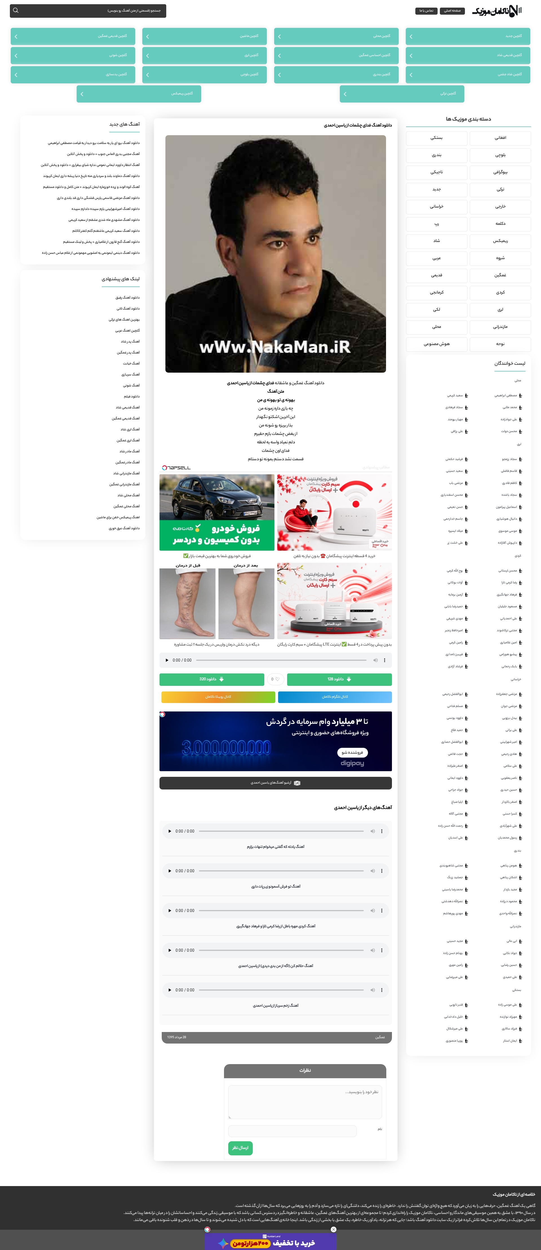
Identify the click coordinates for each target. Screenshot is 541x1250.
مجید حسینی (455, 941)
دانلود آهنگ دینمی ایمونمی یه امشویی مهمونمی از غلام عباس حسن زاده (91, 253)
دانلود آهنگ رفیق (128, 298)
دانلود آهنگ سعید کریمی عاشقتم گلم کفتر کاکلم (106, 231)
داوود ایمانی (455, 778)
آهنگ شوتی (131, 386)
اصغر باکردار (509, 802)
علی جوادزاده (509, 419)
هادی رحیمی (509, 754)
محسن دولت (509, 431)
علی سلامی (510, 766)
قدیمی (436, 275)
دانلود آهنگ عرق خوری (124, 528)
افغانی (500, 138)
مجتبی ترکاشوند (507, 630)
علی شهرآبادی (508, 826)
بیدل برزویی (509, 718)
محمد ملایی (510, 407)
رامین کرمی (456, 642)
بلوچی (500, 155)
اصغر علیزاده (455, 766)
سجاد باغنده (509, 495)
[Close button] (333, 1229)
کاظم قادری (509, 483)
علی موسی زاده (507, 1004)
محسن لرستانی (507, 570)
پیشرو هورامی (508, 654)
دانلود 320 (207, 679)
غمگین (380, 1037)
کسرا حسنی (510, 814)
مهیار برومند (455, 419)
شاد (436, 241)
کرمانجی (437, 293)
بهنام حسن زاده (453, 953)
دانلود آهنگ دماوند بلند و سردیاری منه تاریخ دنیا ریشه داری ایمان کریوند (91, 176)
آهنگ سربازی (130, 375)
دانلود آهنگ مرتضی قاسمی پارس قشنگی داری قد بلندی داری (98, 198)
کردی (500, 293)
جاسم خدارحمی (453, 519)
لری (500, 310)
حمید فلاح (457, 730)
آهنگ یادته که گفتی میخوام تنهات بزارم (275, 847)
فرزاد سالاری (509, 1028)
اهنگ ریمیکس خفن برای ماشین (118, 518)
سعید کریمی (455, 395)
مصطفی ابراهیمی (506, 395)
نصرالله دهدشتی (452, 901)
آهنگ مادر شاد (129, 452)
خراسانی (437, 207)
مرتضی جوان (509, 706)
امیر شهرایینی (508, 742)
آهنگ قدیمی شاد (128, 408)
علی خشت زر (455, 543)
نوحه (500, 344)
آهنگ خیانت (131, 364)
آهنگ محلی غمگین (127, 507)
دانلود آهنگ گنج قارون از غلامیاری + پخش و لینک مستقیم (101, 242)
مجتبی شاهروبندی (451, 865)
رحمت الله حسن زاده (450, 826)
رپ (436, 224)
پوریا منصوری (454, 1041)
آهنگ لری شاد (130, 430)
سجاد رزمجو (509, 459)
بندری (437, 155)
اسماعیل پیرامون (506, 507)
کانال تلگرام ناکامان (335, 697)
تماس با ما (426, 11)
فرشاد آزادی (455, 666)
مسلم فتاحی (455, 706)
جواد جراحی (455, 790)
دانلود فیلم (132, 397)
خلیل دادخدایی (453, 1017)
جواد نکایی (510, 953)
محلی (436, 327)
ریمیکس (500, 241)
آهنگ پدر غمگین (128, 353)
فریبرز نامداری (454, 654)
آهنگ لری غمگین (128, 441)
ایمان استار (510, 1041)
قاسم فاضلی (509, 471)
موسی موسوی (507, 531)
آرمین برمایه (455, 594)
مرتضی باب (456, 483)
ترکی (500, 189)
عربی (437, 258)
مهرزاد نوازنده (508, 1017)
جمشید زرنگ (455, 877)
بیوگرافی (500, 172)
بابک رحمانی (509, 666)
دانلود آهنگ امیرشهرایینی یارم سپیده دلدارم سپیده (106, 209)
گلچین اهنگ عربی (127, 331)
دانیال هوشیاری (506, 519)
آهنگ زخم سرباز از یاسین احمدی (275, 1006)
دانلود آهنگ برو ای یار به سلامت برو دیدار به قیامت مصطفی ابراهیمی (94, 143)
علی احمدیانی (508, 618)
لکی (436, 310)
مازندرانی (500, 327)
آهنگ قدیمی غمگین (126, 419)
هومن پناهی (508, 865)
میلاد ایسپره (455, 531)
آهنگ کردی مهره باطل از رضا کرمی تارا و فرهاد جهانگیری (275, 926)
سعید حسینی (454, 471)
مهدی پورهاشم (453, 913)
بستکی (437, 138)
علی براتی (511, 730)
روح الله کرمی (455, 570)
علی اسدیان (455, 837)
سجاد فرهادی (454, 407)
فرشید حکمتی (454, 459)
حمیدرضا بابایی (453, 606)
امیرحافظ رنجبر (454, 630)
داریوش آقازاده (507, 543)
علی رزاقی (457, 431)
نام (380, 1129)
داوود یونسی (455, 718)
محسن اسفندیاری (452, 495)
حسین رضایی (509, 965)
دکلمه (500, 224)
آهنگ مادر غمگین (128, 463)
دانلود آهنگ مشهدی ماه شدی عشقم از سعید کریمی (104, 220)
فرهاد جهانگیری (507, 594)
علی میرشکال (454, 1028)
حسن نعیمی (455, 507)
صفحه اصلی (452, 11)
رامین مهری (456, 965)
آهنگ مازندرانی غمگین (124, 485)
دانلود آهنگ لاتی (128, 309)
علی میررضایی (454, 977)
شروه (500, 258)
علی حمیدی (510, 977)
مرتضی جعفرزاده (506, 694)
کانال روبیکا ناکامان (218, 697)
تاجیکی (437, 172)
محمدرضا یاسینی (452, 889)
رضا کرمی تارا (509, 582)
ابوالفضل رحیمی (452, 694)
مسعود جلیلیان (507, 606)
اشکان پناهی (508, 877)
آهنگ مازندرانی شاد (126, 474)
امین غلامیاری (508, 642)
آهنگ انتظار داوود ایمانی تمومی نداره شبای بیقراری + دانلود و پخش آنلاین (90, 165)
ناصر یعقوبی (509, 778)
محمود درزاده (508, 901)
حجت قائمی (455, 754)
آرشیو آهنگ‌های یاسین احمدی (271, 783)
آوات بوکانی (455, 582)
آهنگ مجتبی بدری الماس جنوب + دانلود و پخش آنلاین (103, 154)
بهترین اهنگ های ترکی (124, 320)
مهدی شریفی (454, 618)
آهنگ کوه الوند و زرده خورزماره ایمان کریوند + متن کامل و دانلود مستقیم (91, 187)
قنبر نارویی (456, 1004)
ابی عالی (512, 941)
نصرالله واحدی (508, 913)
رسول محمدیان (507, 837)
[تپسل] (162, 714)
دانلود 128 (336, 679)
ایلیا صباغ (457, 802)
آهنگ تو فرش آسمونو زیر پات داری (275, 887)
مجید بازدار (510, 889)
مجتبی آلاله (456, 814)
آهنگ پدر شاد (130, 342)
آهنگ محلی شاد (128, 496)
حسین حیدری (508, 790)
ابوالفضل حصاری (452, 742)
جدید (437, 189)
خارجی (500, 207)
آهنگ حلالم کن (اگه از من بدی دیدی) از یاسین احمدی (275, 966)
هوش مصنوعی (437, 344)
